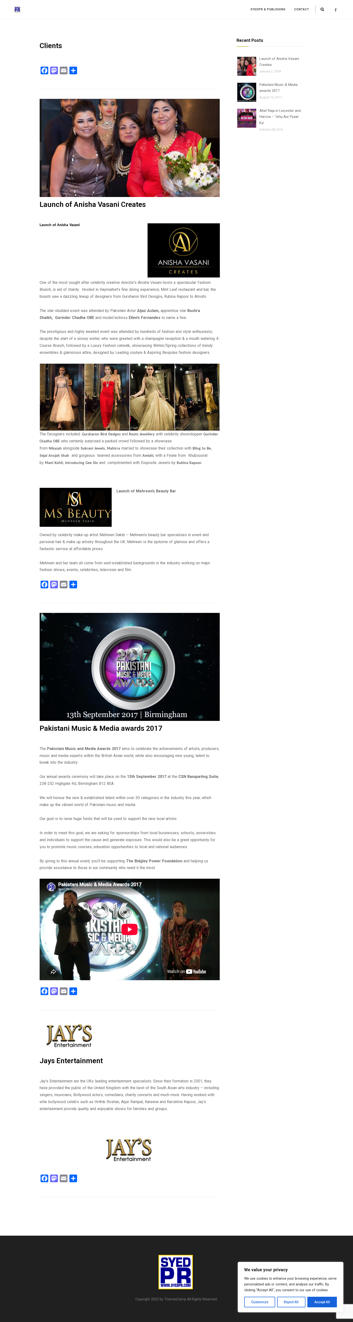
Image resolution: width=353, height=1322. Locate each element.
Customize (259, 1302)
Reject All (291, 1302)
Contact (301, 9)
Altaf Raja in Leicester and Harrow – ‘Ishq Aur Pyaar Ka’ (280, 116)
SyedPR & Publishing (268, 9)
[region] (290, 1287)
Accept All (322, 1302)
